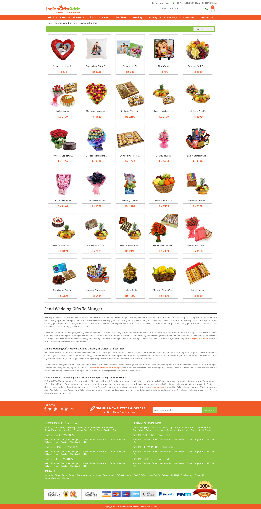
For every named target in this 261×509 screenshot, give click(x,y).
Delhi (46, 439)
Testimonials (108, 475)
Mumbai (55, 439)
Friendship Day (80, 430)
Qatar (189, 439)
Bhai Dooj (167, 427)
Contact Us (200, 475)
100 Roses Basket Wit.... (62, 155)
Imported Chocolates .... (96, 290)
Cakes (63, 17)
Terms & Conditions (85, 475)
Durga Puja (145, 427)
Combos (103, 17)
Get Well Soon (50, 430)
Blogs (57, 475)
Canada (146, 439)
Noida (85, 439)
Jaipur (56, 442)
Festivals (204, 17)
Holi (186, 430)
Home (49, 22)
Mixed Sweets (197, 290)
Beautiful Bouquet (63, 200)
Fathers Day (107, 427)
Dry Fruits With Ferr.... (130, 111)
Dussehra (156, 427)
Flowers (77, 17)
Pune (92, 439)
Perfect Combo (62, 111)
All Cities (86, 442)
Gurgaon (76, 439)
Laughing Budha (130, 290)
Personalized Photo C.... (96, 66)
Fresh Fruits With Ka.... (130, 245)
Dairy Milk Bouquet (96, 200)
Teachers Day (110, 430)
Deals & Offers (140, 475)
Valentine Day (65, 430)
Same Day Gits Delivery (158, 475)
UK (212, 439)
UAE (207, 439)
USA (134, 442)
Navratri (189, 427)
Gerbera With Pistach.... (197, 245)
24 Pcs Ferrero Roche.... (96, 155)
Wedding (137, 17)
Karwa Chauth (205, 430)
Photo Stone (163, 66)
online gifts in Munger (198, 338)
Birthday (153, 17)
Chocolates (120, 17)
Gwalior (64, 442)
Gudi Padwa (138, 430)
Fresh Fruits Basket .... (164, 111)
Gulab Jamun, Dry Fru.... (62, 290)
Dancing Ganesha (130, 200)
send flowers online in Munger (107, 367)
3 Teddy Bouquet (163, 155)
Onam (148, 430)
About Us (48, 475)
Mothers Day (94, 427)
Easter (193, 430)
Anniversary (170, 17)
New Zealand (179, 439)
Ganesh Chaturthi (203, 427)
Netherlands (165, 439)
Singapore (198, 439)
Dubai (154, 439)
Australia (137, 439)
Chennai (121, 439)
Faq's (98, 475)
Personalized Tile (130, 66)
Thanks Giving (96, 430)
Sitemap (65, 478)
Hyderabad (102, 439)
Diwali (135, 427)
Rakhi (51, 17)
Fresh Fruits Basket (163, 200)
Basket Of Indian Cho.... (197, 155)
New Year (82, 427)
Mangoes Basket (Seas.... (164, 290)
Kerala (112, 439)
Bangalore (65, 439)
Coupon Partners (52, 478)
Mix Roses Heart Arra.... (96, 111)
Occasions (188, 17)
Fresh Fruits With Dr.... (96, 245)
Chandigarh (75, 442)
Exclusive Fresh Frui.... (197, 66)
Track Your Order (162, 3)
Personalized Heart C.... (63, 66)
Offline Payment (124, 475)
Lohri (156, 430)
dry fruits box (158, 387)
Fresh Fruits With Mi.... (197, 111)
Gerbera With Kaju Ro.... (163, 245)
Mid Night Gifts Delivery (181, 475)
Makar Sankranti (168, 430)
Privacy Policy (68, 475)
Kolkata (47, 442)
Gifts (90, 17)
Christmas (178, 427)
